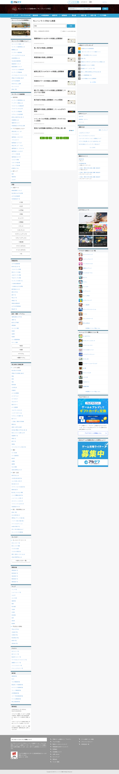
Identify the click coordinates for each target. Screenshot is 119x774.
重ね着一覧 (14, 309)
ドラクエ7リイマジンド (88, 354)
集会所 (13, 458)
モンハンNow (86, 295)
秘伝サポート (15, 404)
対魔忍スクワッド (87, 268)
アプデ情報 (103, 15)
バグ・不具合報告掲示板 (17, 696)
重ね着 (74, 15)
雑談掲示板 (14, 676)
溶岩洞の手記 (15, 643)
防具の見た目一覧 (16, 266)
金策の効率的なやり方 (17, 469)
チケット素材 (15, 342)
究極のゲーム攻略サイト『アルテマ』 (62, 739)
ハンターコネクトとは (17, 413)
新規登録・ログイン (83, 119)
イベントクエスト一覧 (17, 665)
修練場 (13, 464)
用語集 (13, 444)
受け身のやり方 (15, 483)
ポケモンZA (86, 359)
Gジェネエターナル (87, 272)
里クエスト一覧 (15, 654)
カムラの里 (14, 598)
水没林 (13, 612)
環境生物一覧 (15, 570)
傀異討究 (54, 15)
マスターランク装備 (16, 269)
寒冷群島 (14, 615)
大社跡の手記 (15, 632)
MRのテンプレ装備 (16, 272)
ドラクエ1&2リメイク (88, 349)
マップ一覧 (14, 589)
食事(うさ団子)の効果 (17, 427)
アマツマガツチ (15, 134)
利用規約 (55, 749)
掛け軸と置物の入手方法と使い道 (19, 430)
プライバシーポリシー (87, 741)
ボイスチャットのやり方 (17, 501)
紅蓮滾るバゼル (15, 168)
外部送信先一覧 (85, 744)
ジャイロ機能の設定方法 (17, 495)
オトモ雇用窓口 (15, 455)
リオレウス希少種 (16, 162)
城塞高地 (14, 176)
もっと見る (93, 82)
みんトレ (85, 277)
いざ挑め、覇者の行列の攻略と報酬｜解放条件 (89, 168)
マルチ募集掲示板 (16, 681)
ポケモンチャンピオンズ (89, 340)
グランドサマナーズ (88, 318)
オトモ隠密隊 (15, 407)
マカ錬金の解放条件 (16, 283)
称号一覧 (14, 441)
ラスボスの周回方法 (16, 551)
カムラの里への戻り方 (17, 481)
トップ (16, 15)
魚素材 (13, 336)
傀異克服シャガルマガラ (17, 137)
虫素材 (13, 333)
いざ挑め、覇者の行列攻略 (18, 421)
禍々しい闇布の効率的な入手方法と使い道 (91, 71)
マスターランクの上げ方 (17, 108)
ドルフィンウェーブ (88, 259)
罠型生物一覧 (15, 578)
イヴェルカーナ (15, 139)
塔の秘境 (14, 606)
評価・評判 (14, 89)
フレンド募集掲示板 (16, 690)
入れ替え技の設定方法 (17, 478)
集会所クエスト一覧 (16, 657)
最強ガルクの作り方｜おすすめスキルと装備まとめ (93, 61)
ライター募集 (56, 762)
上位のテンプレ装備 (16, 275)
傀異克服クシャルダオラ (17, 151)
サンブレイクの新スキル (17, 280)
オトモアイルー (15, 396)
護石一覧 (14, 294)
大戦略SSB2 (86, 386)
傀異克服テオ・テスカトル (18, 148)
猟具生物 (14, 384)
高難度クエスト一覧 (16, 662)
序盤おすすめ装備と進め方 (18, 78)
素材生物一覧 (15, 581)
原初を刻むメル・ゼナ (17, 131)
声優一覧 (14, 438)
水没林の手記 (15, 634)
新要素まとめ (15, 49)
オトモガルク (15, 398)
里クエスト (14, 418)
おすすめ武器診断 (16, 80)
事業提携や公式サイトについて (60, 746)
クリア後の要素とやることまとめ (89, 55)
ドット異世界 (86, 305)
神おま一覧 (14, 297)
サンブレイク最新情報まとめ (18, 46)
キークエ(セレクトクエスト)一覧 (19, 75)
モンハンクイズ (15, 86)
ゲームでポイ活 (73, 2)
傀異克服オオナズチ (16, 156)
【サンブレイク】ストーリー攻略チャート (91, 51)
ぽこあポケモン (86, 336)
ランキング (105, 130)
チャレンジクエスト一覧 (17, 668)
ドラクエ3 (85, 377)
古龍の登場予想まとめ (17, 557)
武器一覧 (83, 15)
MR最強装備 (45, 15)
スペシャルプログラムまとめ (18, 55)
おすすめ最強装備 (16, 263)
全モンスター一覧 (16, 543)
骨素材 (13, 331)
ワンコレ (85, 314)
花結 (13, 381)
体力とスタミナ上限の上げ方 (18, 432)
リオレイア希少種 (16, 165)
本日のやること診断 (16, 83)
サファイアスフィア (88, 254)
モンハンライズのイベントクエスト (87, 135)
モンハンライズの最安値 (17, 532)
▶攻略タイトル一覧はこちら (93, 328)
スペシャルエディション (17, 523)
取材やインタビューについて (60, 744)
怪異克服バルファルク (17, 142)
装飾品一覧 (14, 300)
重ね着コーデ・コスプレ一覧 (88, 68)
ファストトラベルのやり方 (18, 503)
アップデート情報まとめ (17, 103)
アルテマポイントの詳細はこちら (93, 433)
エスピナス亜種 (15, 159)
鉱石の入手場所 (15, 322)
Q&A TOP (81, 116)
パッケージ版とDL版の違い (18, 520)
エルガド (14, 179)
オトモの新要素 (15, 393)
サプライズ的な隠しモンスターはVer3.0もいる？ (90, 141)
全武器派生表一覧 (16, 198)
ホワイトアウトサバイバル (89, 309)
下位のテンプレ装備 (16, 277)
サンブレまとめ (25, 15)
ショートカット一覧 (16, 592)
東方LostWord (86, 323)
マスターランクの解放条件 (18, 69)
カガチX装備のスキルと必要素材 (88, 78)
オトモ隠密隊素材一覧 (86, 75)
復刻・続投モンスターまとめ (18, 554)
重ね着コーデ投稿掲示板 (17, 684)
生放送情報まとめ (16, 58)
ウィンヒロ (85, 286)
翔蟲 (13, 376)
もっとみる (92, 147)
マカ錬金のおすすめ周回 (17, 286)
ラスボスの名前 (15, 548)
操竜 (13, 378)
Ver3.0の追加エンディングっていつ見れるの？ (89, 144)
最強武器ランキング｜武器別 (88, 65)
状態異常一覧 (15, 435)
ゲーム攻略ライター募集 (87, 739)
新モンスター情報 (16, 545)
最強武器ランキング (16, 63)
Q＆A (13, 678)
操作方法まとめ (15, 475)
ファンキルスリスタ (88, 263)
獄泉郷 (13, 623)
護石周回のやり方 (16, 289)
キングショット (86, 291)
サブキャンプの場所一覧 (17, 415)
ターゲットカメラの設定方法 (18, 486)
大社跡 (13, 609)
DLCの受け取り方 (16, 515)
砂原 (13, 617)
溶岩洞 (13, 620)
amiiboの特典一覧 (16, 526)
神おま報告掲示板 (16, 701)
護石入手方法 (15, 292)
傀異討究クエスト (16, 122)
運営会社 (55, 759)
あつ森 (84, 368)
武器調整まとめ (15, 120)
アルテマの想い (56, 741)
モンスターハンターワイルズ (90, 363)
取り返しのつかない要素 (17, 492)
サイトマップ (56, 757)
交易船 (13, 461)
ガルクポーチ (15, 401)
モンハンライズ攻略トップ (18, 44)
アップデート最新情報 (17, 52)
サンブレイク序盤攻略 (17, 72)
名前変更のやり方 (16, 506)
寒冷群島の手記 (15, 637)
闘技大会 (14, 424)
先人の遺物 (14, 466)
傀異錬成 (64, 15)
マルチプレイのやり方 (17, 410)
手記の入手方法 (15, 629)
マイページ (81, 122)
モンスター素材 (15, 328)
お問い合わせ (56, 754)
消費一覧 (14, 319)
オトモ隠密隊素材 (16, 339)
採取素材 (14, 325)
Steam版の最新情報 (16, 61)
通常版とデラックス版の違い (18, 518)
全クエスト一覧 (15, 651)
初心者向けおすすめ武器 (17, 193)
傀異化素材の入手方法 (17, 316)
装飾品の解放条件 (16, 303)
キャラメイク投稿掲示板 (17, 687)
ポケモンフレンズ (87, 300)
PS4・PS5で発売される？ (18, 529)
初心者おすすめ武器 (16, 370)
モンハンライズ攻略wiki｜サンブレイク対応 (34, 9)
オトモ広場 (14, 452)
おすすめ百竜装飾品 (16, 306)
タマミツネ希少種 (16, 154)
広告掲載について (57, 751)
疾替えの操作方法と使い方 (18, 117)
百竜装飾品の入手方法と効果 (18, 125)
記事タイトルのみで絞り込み (69, 31)
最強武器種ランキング (17, 66)
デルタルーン (86, 382)
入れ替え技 (14, 387)
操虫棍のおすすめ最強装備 (87, 48)
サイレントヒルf (87, 372)
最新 (100, 130)
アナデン (85, 282)
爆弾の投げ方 (15, 489)
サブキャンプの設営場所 (17, 114)
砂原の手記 (14, 640)
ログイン (105, 2)
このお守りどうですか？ (84, 132)
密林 (13, 174)
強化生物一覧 (15, 576)
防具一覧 (93, 15)
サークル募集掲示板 (16, 698)
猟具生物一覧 (15, 573)
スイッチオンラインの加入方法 (19, 447)
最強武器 (35, 15)
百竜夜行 (14, 390)
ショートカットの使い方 (17, 498)
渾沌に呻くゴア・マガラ (17, 145)
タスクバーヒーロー (88, 345)
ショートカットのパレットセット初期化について (90, 138)
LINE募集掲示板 (15, 693)
